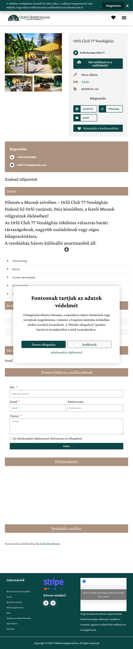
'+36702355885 (26, 157)
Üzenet (15, 416)
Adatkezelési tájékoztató (66, 352)
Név (12, 387)
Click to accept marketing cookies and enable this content (103, 594)
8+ (88, 82)
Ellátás (16, 269)
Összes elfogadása (43, 344)
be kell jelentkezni (48, 543)
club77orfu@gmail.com (32, 165)
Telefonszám (75, 401)
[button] (124, 18)
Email (14, 401)
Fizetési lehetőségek (23, 277)
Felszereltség (19, 261)
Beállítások (89, 344)
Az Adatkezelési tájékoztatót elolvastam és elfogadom (47, 438)
